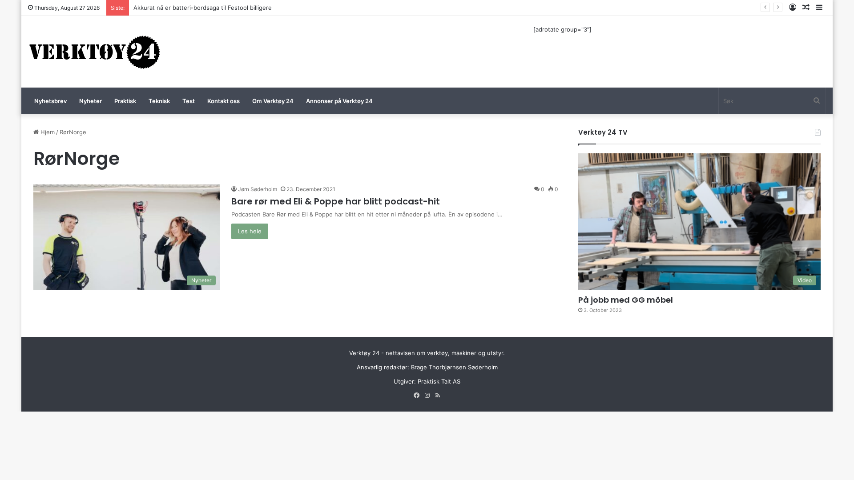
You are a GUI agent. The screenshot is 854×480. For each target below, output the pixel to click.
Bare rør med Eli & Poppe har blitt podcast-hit (335, 201)
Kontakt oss (223, 100)
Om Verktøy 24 (273, 100)
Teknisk (159, 100)
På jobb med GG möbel (625, 299)
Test (188, 100)
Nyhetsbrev (50, 100)
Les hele (250, 231)
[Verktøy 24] (94, 52)
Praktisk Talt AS (439, 381)
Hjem (47, 132)
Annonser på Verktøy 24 (339, 100)
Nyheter (90, 100)
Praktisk (125, 100)
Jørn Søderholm (257, 189)
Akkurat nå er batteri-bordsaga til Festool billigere (202, 7)
